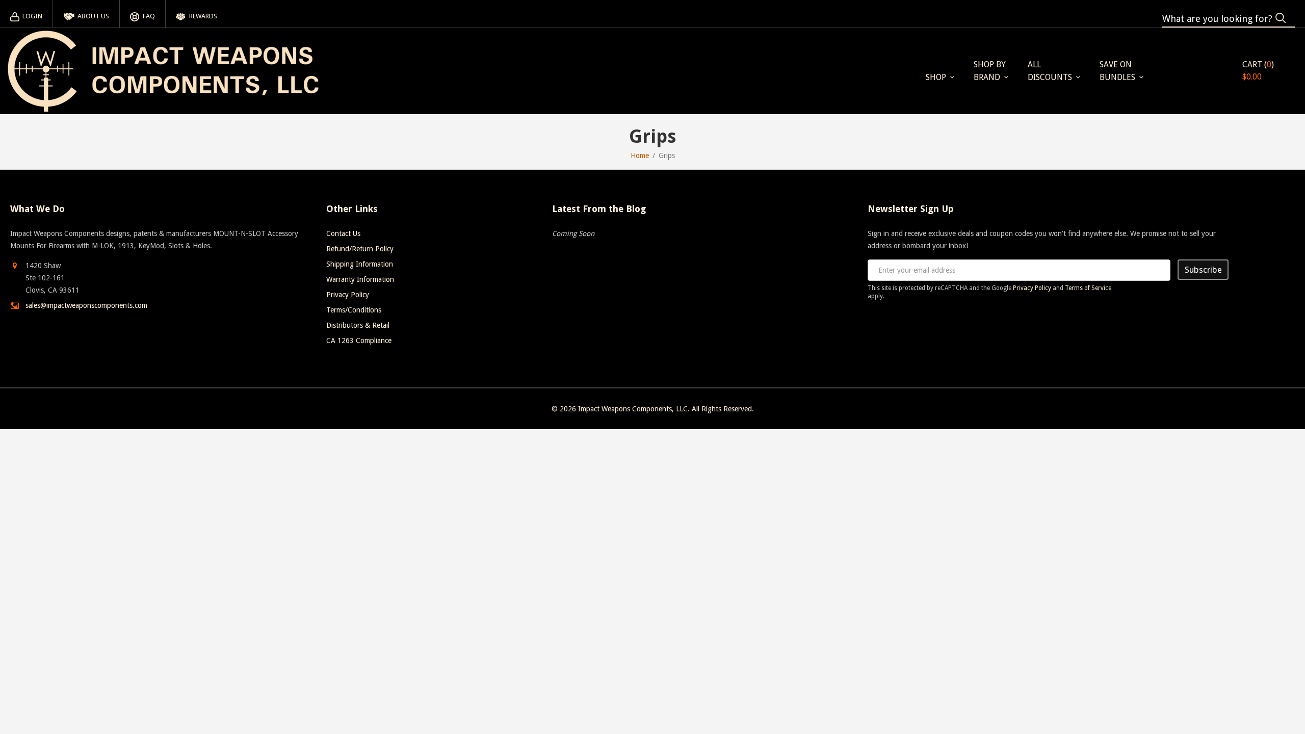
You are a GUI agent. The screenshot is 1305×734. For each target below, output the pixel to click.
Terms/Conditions (353, 310)
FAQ (148, 16)
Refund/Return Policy (360, 249)
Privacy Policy (347, 295)
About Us (93, 16)
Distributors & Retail (357, 325)
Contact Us (343, 233)
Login (32, 16)
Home (640, 155)
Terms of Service (1088, 288)
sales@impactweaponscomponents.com (86, 305)
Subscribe (1203, 270)
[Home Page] (163, 71)
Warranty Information (360, 279)
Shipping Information (359, 264)
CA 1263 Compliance (359, 340)
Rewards (203, 16)
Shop (936, 77)
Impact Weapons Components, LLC (633, 409)
